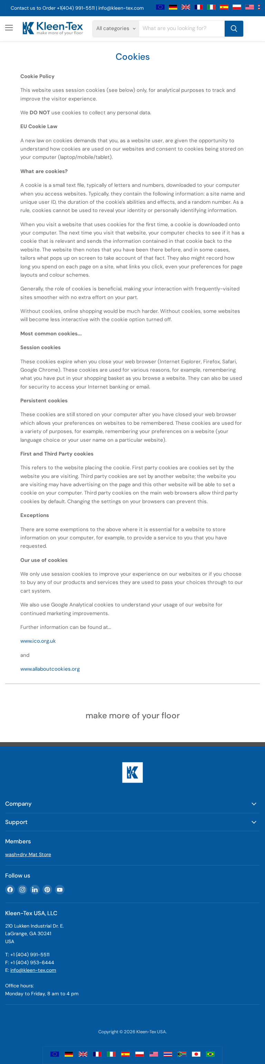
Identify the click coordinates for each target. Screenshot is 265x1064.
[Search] (234, 29)
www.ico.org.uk (38, 641)
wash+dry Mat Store (28, 854)
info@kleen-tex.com (121, 8)
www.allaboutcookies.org (50, 668)
